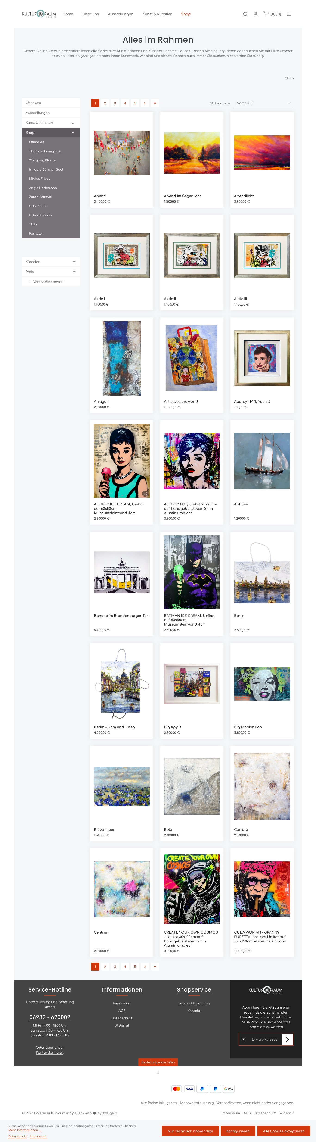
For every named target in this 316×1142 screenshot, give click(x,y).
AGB (122, 1010)
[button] (73, 123)
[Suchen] (245, 14)
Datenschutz (122, 1018)
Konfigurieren (238, 1131)
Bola (168, 829)
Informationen (122, 989)
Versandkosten (228, 1103)
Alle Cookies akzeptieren (284, 1131)
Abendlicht (244, 196)
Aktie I (99, 299)
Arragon (101, 401)
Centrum (101, 932)
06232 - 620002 (49, 1017)
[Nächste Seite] (145, 103)
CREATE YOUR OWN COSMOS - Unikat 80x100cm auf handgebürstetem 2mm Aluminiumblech (191, 939)
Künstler (33, 262)
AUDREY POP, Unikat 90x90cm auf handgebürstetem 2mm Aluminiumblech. (190, 508)
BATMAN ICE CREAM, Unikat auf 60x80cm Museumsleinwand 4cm (189, 619)
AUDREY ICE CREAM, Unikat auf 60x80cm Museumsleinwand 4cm (119, 508)
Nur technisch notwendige (190, 1131)
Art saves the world (181, 401)
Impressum (122, 1003)
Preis (30, 271)
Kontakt (194, 1010)
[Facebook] (158, 1074)
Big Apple (172, 727)
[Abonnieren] (287, 1039)
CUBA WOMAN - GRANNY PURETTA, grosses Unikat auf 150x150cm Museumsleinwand (260, 936)
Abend (100, 196)
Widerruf (122, 1025)
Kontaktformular (49, 1052)
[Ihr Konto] (255, 14)
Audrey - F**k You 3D (252, 401)
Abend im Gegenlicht (182, 196)
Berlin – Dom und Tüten (114, 727)
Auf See (241, 504)
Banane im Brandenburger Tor (121, 615)
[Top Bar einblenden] (289, 14)
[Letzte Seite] (155, 103)
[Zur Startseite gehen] (39, 14)
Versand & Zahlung (194, 1003)
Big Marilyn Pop (248, 727)
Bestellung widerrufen (158, 1062)
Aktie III (240, 299)
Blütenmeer (104, 829)
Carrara (241, 829)
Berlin (239, 615)
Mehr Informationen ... (24, 1130)
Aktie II (170, 299)
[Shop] (186, 14)
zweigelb (109, 1113)
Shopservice (194, 989)
